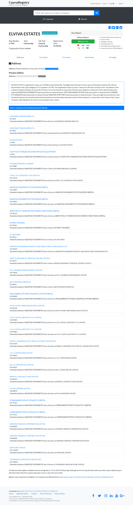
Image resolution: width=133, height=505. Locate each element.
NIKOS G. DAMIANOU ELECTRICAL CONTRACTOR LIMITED (33, 341)
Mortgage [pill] (112, 57)
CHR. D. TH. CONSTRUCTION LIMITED (25, 175)
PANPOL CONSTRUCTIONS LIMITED (24, 377)
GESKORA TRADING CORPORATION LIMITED (27, 424)
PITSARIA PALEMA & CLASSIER (21, 164)
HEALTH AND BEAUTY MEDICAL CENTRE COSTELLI (30, 258)
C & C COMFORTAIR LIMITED (21, 353)
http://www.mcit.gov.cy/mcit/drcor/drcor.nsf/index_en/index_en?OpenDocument (86, 477)
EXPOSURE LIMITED (17, 448)
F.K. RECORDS (15, 235)
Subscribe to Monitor (50, 33)
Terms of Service (46, 494)
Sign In (121, 3)
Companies (49, 19)
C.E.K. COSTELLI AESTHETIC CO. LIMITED (26, 317)
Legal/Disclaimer (22, 494)
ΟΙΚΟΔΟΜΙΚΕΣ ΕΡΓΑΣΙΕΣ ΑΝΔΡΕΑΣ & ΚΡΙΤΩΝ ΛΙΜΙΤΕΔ (31, 294)
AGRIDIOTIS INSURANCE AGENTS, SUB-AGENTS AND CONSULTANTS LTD (38, 246)
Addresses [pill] (20, 57)
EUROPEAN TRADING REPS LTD (22, 116)
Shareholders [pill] (89, 57)
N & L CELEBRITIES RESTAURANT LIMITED (26, 270)
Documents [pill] (66, 57)
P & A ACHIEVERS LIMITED (20, 388)
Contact (34, 494)
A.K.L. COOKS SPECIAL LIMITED (22, 365)
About (11, 494)
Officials (84, 19)
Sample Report (95, 3)
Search (104, 3)
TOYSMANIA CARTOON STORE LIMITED (25, 459)
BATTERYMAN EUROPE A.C (20, 282)
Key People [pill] (43, 57)
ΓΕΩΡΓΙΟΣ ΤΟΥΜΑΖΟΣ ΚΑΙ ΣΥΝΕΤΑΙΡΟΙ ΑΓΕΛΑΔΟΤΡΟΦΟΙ (33, 152)
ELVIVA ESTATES (16, 140)
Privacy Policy (59, 494)
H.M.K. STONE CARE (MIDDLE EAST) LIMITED (27, 306)
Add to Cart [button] (83, 41)
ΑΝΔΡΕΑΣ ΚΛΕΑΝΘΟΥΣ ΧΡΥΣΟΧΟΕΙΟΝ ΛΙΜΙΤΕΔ (29, 187)
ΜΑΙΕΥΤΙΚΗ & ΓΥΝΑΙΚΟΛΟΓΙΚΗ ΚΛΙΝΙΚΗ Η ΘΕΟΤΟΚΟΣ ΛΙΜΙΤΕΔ (34, 211)
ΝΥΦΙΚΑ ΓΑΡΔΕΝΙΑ (17, 223)
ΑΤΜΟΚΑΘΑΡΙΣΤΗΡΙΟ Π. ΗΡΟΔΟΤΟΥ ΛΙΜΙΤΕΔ (27, 400)
